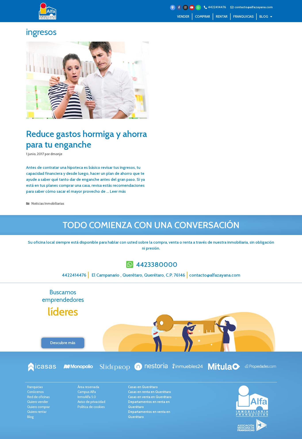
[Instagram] (185, 7)
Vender (183, 17)
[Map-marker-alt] (172, 7)
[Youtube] (192, 7)
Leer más (118, 191)
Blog (263, 17)
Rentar (221, 17)
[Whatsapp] (198, 7)
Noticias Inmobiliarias (47, 203)
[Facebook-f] (179, 7)
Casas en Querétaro (143, 387)
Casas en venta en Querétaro (149, 397)
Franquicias (243, 17)
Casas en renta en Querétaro (149, 392)
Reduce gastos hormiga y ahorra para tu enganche (86, 139)
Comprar (202, 17)
